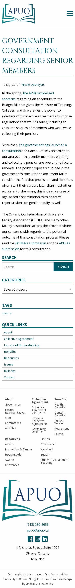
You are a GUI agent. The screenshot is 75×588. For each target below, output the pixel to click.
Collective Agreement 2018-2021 (39, 410)
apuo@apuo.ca (37, 530)
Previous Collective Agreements (40, 421)
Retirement (61, 428)
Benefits (10, 351)
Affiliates (10, 428)
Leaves (59, 434)
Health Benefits (59, 406)
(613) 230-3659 (38, 524)
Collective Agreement (19, 339)
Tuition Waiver (58, 422)
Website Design (62, 579)
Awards (10, 460)
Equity (44, 454)
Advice (9, 444)
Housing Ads (13, 454)
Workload (47, 449)
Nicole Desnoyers (33, 85)
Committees (13, 423)
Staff (8, 418)
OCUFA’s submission (31, 243)
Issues (8, 364)
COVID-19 (7, 313)
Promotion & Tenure (18, 449)
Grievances (12, 465)
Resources (11, 358)
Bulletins (10, 371)
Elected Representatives (15, 411)
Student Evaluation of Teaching (54, 461)
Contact (9, 377)
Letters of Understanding (21, 345)
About (8, 332)
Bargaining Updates (39, 430)
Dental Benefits (59, 414)
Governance (13, 404)
